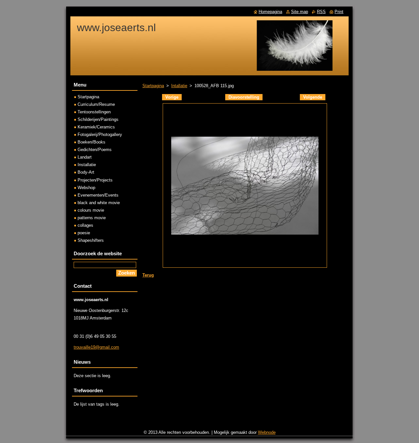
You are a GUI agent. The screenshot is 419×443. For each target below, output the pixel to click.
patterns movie (92, 217)
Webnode (267, 432)
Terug (148, 275)
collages (85, 225)
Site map (299, 11)
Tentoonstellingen (94, 111)
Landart (85, 157)
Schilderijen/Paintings (98, 119)
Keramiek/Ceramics (96, 127)
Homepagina (270, 11)
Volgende (312, 97)
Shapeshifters (91, 240)
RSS (321, 11)
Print (339, 11)
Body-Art (86, 172)
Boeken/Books (91, 142)
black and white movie (99, 202)
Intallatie (179, 85)
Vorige (171, 97)
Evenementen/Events (98, 195)
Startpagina (153, 85)
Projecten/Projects (95, 180)
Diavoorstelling (243, 97)
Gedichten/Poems (95, 149)
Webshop (86, 187)
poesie (84, 232)
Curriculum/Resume (96, 104)
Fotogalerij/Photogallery (100, 134)
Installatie (87, 164)
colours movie (91, 210)
